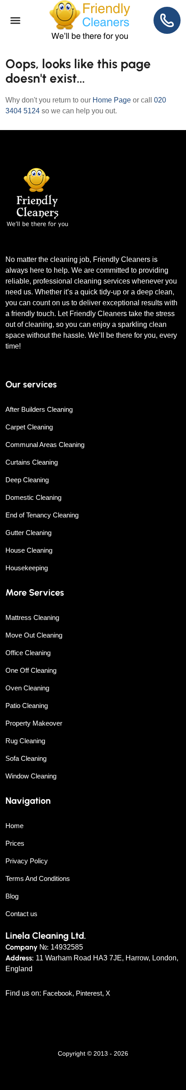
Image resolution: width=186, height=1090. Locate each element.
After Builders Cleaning (39, 409)
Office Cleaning (28, 653)
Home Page (112, 100)
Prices (14, 843)
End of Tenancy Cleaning (42, 515)
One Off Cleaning (30, 670)
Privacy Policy (26, 861)
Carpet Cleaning (29, 427)
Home (14, 825)
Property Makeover (33, 723)
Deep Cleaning (27, 480)
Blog (12, 896)
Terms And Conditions (37, 878)
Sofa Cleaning (25, 758)
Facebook (57, 993)
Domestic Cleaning (33, 497)
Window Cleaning (30, 776)
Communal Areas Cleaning (44, 444)
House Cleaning (28, 550)
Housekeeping (26, 568)
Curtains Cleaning (31, 462)
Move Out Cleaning (33, 635)
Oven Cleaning (27, 688)
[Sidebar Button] (15, 20)
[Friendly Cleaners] (89, 20)
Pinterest (89, 993)
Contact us (21, 914)
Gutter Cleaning (28, 532)
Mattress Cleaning (32, 617)
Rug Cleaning (25, 741)
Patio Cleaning (26, 705)
